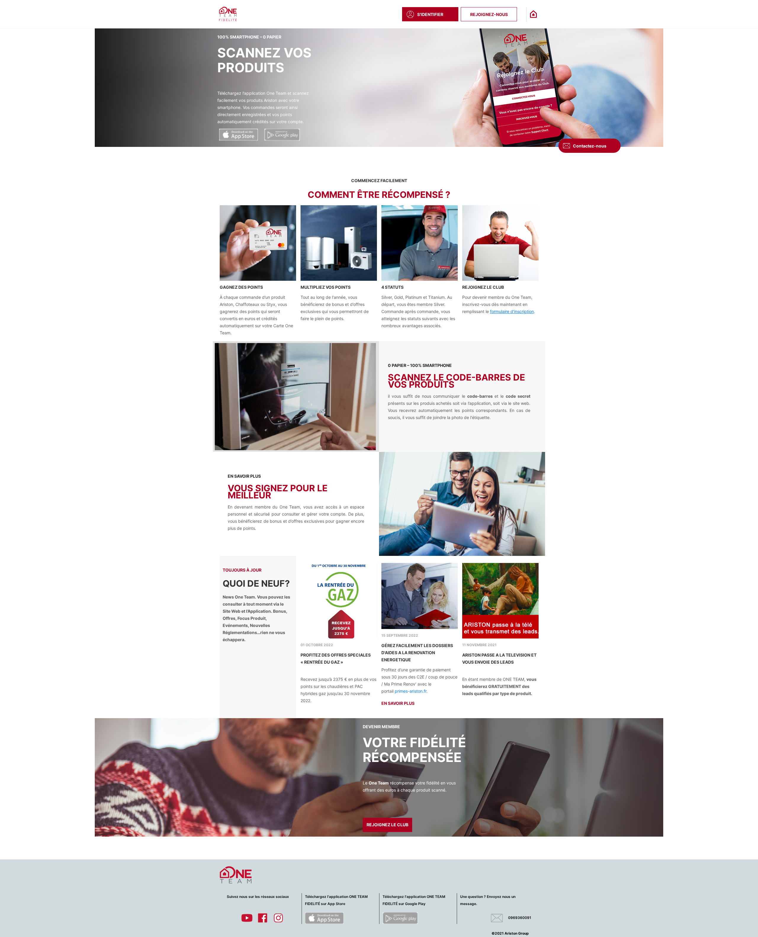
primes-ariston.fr (410, 691)
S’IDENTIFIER (430, 14)
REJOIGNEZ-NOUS (489, 14)
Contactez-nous (589, 145)
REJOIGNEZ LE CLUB (276, 135)
